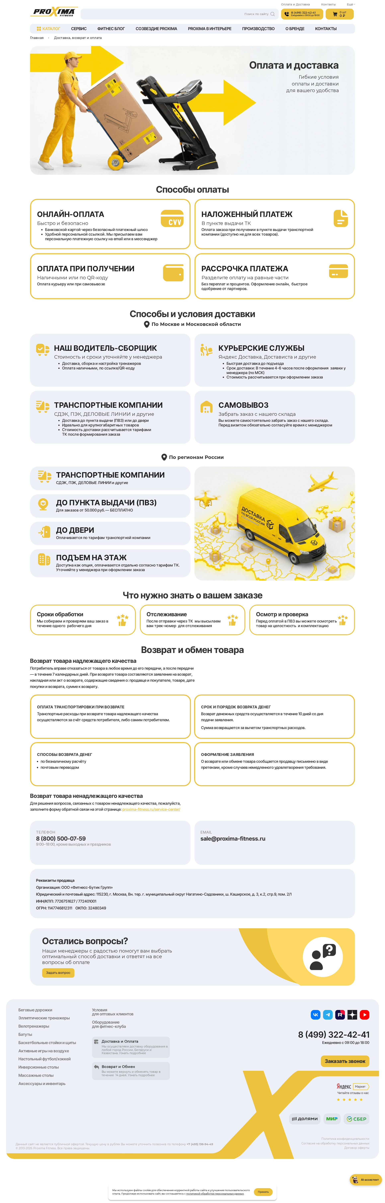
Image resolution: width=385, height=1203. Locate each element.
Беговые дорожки (35, 1010)
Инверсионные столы (38, 1067)
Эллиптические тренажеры (44, 1018)
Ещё (350, 4)
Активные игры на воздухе (43, 1050)
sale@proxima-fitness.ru (233, 838)
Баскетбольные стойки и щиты (47, 1042)
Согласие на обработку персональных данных (335, 1143)
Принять (263, 1191)
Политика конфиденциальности (345, 1139)
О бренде (295, 28)
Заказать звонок (345, 1061)
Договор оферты (356, 1148)
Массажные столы (36, 1075)
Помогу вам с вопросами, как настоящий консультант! (360, 1161)
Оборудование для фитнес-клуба (109, 1024)
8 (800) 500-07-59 (61, 838)
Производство (258, 28)
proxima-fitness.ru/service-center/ (151, 809)
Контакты (328, 4)
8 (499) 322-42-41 (333, 1034)
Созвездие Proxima (156, 28)
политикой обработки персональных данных (215, 1193)
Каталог (51, 28)
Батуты (25, 1034)
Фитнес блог (111, 28)
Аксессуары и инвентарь (42, 1083)
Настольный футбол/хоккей (44, 1059)
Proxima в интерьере (209, 28)
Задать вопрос (58, 973)
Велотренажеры (33, 1026)
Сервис (79, 28)
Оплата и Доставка (295, 4)
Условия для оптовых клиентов (113, 1012)
